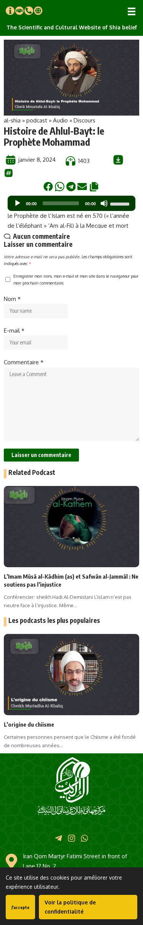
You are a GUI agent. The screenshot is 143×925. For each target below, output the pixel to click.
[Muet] (104, 203)
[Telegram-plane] (58, 838)
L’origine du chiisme (29, 724)
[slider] (121, 203)
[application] (71, 203)
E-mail (14, 330)
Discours (84, 120)
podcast (36, 120)
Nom (12, 298)
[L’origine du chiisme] (71, 674)
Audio (60, 120)
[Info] (10, 10)
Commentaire (23, 362)
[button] (131, 11)
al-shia (12, 120)
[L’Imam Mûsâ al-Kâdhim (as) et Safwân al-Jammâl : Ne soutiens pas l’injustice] (71, 526)
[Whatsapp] (84, 838)
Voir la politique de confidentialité (70, 907)
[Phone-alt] (28, 10)
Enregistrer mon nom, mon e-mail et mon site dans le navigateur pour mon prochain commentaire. (75, 279)
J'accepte (20, 907)
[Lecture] (17, 203)
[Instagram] (71, 838)
